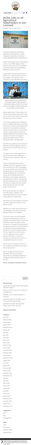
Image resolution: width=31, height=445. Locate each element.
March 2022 (6, 386)
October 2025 (7, 325)
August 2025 (6, 330)
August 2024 (6, 360)
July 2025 (5, 332)
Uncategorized (7, 418)
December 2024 (7, 350)
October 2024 (7, 355)
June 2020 (6, 391)
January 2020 (6, 396)
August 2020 (6, 388)
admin (6, 28)
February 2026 (7, 319)
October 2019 (7, 403)
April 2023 (6, 381)
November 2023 (7, 375)
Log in (4, 425)
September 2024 (7, 358)
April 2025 (6, 340)
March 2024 (6, 365)
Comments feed (7, 430)
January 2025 (6, 347)
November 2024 (7, 353)
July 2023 (5, 378)
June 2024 (6, 363)
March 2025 (6, 342)
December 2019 (7, 398)
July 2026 (5, 317)
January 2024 (6, 370)
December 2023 (7, 373)
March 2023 (6, 383)
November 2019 (7, 401)
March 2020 (6, 393)
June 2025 (6, 335)
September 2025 (7, 327)
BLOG (4, 413)
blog (19, 28)
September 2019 (7, 406)
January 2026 (6, 322)
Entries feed (6, 427)
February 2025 (7, 345)
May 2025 (5, 337)
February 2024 (7, 368)
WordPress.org (7, 432)
